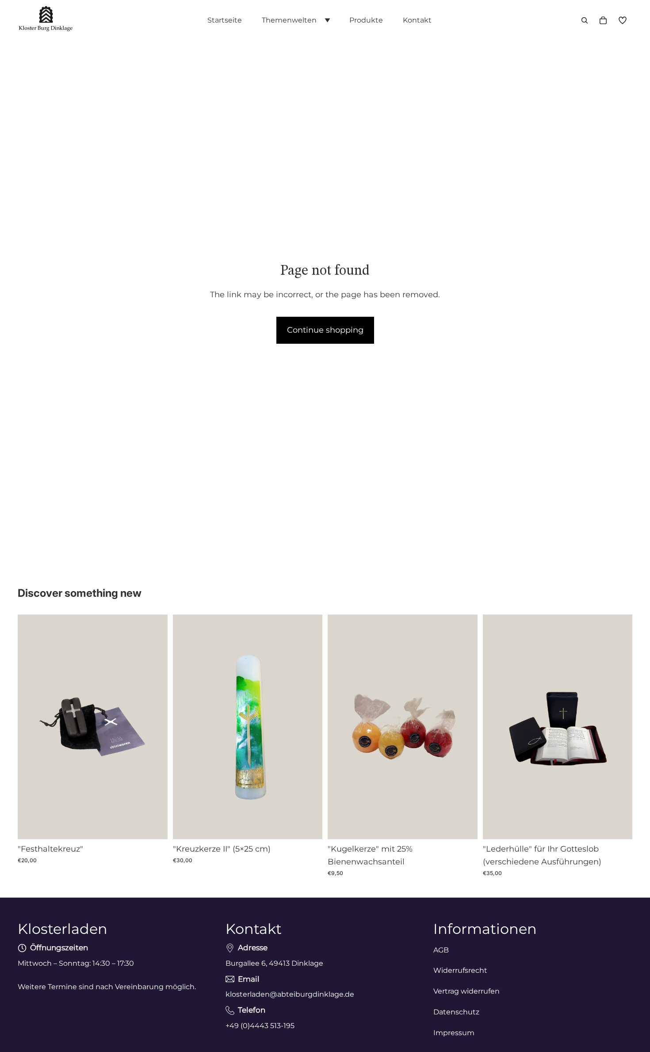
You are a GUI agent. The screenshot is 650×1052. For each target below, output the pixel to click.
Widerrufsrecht (460, 971)
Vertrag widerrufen (466, 991)
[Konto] (622, 20)
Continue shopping (325, 330)
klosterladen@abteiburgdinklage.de (290, 994)
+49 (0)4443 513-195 (260, 1025)
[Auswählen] (464, 825)
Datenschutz (456, 1012)
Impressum (453, 1033)
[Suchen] (584, 20)
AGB (441, 950)
